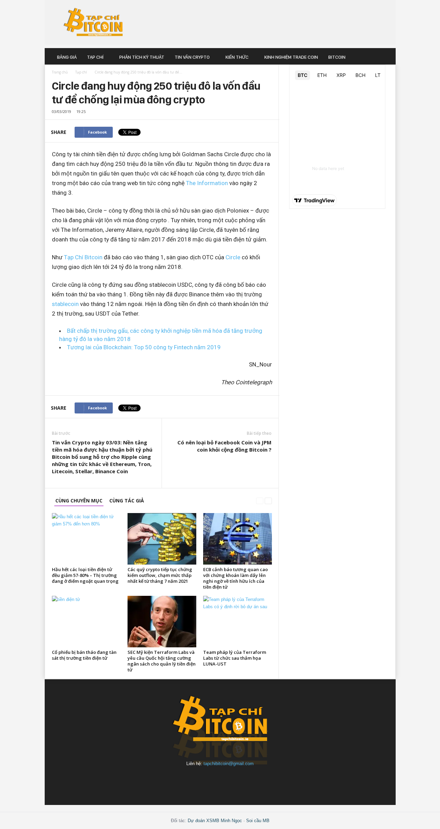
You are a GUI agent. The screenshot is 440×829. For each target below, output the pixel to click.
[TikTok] (252, 780)
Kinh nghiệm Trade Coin (291, 57)
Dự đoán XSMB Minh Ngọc (215, 820)
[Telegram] (236, 780)
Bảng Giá (67, 57)
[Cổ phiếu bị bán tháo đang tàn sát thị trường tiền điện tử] (86, 621)
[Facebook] (173, 780)
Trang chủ (60, 72)
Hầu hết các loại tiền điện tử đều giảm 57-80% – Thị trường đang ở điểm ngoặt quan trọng (85, 575)
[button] (385, 57)
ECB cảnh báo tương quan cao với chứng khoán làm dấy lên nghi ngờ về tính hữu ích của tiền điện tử (235, 578)
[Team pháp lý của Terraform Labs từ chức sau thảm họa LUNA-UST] (237, 621)
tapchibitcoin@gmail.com (229, 763)
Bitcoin (336, 57)
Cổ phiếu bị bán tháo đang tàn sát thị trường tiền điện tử (84, 655)
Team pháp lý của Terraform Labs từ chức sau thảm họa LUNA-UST (234, 658)
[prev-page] (259, 500)
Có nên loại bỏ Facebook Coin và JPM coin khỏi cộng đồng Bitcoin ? (224, 446)
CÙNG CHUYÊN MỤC (78, 500)
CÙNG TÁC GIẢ (126, 500)
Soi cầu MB (258, 820)
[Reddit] (221, 780)
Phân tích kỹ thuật (141, 57)
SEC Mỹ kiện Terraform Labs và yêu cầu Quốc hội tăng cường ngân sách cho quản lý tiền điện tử (162, 661)
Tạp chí (95, 57)
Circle (232, 257)
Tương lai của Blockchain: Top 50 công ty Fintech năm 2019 (144, 347)
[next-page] (268, 500)
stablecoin (65, 303)
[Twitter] (267, 780)
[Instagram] (189, 780)
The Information (207, 183)
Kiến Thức (237, 57)
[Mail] (205, 780)
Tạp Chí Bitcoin (83, 257)
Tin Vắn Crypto (192, 57)
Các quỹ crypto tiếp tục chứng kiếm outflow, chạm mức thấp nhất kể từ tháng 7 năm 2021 (160, 575)
